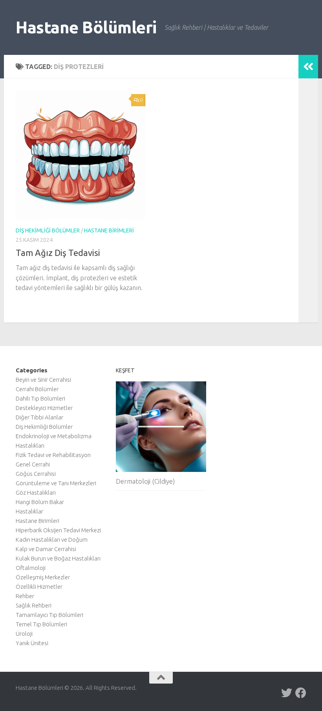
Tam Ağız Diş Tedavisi (58, 253)
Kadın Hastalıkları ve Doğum (52, 539)
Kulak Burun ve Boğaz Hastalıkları (58, 558)
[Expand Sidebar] (308, 66)
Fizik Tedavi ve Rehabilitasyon (53, 455)
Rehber (25, 596)
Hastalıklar (29, 511)
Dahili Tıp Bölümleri (40, 398)
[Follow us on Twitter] (286, 692)
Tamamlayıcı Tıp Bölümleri (49, 614)
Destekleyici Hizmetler (44, 407)
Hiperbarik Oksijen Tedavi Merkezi (58, 530)
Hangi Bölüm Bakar (40, 502)
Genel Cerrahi (33, 464)
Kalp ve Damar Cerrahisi (46, 549)
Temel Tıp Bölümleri (41, 624)
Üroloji (24, 633)
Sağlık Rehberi (33, 605)
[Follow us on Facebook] (300, 692)
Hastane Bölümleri (86, 27)
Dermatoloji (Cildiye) (145, 481)
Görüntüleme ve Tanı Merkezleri (56, 483)
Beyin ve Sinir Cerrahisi (43, 379)
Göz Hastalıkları (36, 492)
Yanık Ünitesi (32, 643)
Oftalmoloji (31, 567)
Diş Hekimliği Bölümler (48, 230)
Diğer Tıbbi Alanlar (39, 417)
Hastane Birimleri (109, 230)
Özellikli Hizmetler (39, 586)
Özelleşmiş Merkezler (43, 577)
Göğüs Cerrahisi (36, 473)
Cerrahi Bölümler (37, 389)
